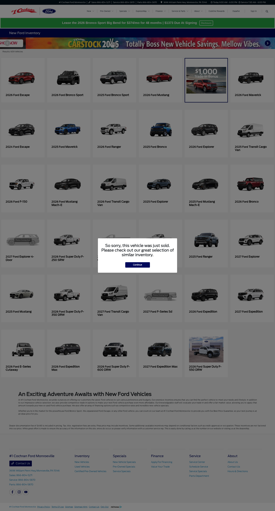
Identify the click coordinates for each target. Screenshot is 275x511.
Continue (137, 265)
